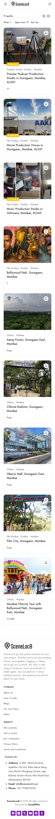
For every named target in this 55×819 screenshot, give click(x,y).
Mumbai (38, 69)
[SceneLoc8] (20, 4)
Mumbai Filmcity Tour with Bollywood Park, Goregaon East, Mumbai (24, 608)
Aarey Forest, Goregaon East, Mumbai (26, 342)
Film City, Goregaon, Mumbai (26, 541)
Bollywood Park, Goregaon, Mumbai (25, 275)
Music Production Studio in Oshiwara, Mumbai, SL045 (25, 211)
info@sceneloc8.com (27, 784)
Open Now (20, 22)
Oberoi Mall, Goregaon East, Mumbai (26, 476)
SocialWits (34, 804)
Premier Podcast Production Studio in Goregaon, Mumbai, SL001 (26, 78)
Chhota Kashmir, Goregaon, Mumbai (25, 409)
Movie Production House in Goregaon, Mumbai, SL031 (25, 147)
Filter (6, 22)
